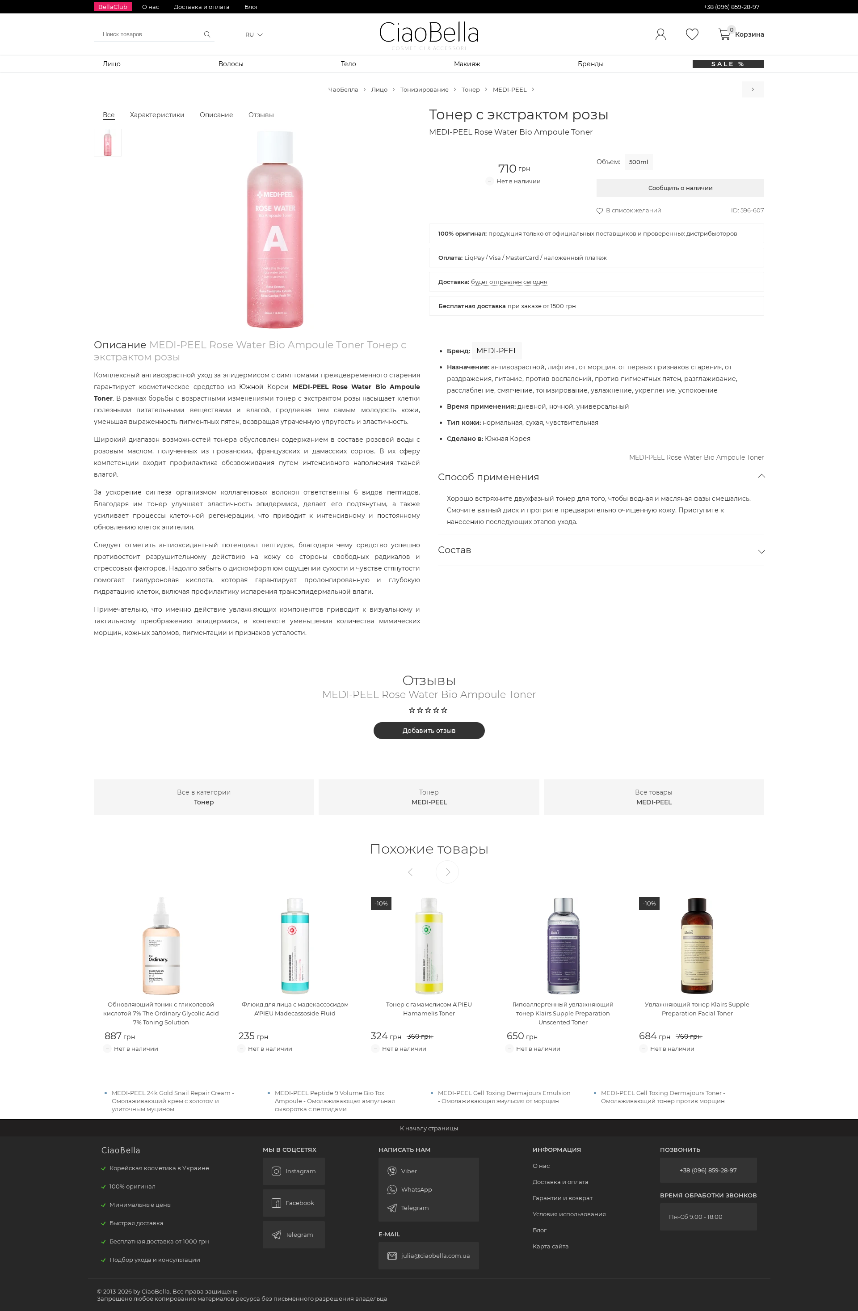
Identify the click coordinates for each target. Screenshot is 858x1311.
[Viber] (428, 1171)
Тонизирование (424, 89)
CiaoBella (429, 32)
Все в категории (204, 797)
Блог (251, 6)
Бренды (591, 64)
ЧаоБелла (343, 89)
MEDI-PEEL (510, 89)
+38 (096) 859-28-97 (708, 1170)
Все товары (654, 797)
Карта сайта (551, 1246)
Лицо (112, 64)
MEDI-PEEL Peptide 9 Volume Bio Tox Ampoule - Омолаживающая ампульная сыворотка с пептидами (335, 1100)
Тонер (471, 89)
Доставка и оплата (202, 6)
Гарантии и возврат (563, 1197)
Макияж (467, 64)
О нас (150, 6)
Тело (348, 64)
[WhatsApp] (428, 1189)
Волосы (231, 64)
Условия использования (569, 1214)
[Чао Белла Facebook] (294, 1203)
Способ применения (488, 476)
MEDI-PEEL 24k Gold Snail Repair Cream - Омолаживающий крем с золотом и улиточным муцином (173, 1100)
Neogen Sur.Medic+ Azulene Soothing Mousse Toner (753, 89)
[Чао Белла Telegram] (294, 1235)
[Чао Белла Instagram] (294, 1171)
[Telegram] (428, 1208)
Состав (454, 549)
